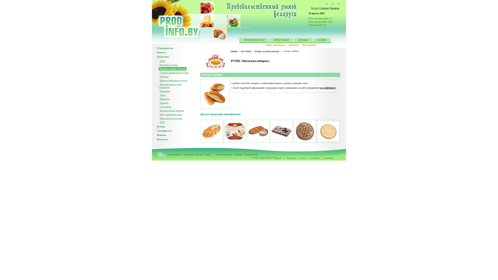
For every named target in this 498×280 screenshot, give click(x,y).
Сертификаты (164, 131)
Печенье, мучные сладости (173, 68)
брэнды (199, 154)
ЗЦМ (162, 122)
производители (174, 154)
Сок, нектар (165, 106)
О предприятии (165, 48)
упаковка (293, 44)
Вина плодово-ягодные (171, 118)
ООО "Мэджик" (274, 158)
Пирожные (165, 91)
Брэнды (161, 126)
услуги (303, 158)
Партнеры (291, 158)
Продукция (163, 56)
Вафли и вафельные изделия (173, 80)
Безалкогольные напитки (172, 110)
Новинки (161, 135)
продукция (246, 51)
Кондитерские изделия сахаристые (170, 86)
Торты (163, 95)
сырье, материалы (275, 44)
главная (234, 51)
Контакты (334, 8)
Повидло (164, 103)
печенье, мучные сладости (266, 51)
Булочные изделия (169, 65)
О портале (324, 8)
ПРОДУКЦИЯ (281, 40)
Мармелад (165, 99)
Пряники (164, 76)
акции (207, 154)
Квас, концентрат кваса (171, 114)
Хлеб (162, 61)
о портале (315, 158)
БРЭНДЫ (303, 40)
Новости (161, 52)
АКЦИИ (322, 40)
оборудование (309, 44)
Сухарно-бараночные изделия (174, 72)
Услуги (314, 8)
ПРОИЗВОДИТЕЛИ (254, 40)
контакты (328, 158)
